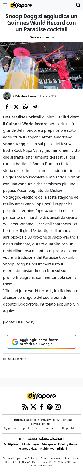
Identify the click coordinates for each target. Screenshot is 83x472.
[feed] (25, 406)
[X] (33, 406)
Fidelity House (68, 444)
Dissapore (35, 37)
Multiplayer (12, 444)
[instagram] (58, 406)
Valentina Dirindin (26, 96)
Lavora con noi (41, 424)
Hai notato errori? (14, 359)
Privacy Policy (50, 420)
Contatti (66, 420)
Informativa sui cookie (24, 420)
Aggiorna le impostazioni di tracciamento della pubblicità (41, 428)
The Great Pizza (26, 448)
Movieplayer (31, 444)
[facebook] (41, 406)
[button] (7, 107)
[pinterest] (50, 406)
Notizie (49, 37)
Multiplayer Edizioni (53, 448)
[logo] (21, 5)
